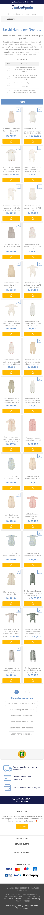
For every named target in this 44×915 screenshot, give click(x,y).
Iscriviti (22, 827)
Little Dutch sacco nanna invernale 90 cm (32, 554)
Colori (39, 148)
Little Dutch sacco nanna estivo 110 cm (11, 477)
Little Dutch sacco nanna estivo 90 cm (11, 516)
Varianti (18, 110)
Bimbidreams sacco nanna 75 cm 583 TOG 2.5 (32, 246)
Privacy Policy (23, 906)
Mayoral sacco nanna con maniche (11, 593)
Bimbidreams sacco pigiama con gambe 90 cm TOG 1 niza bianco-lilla (11, 362)
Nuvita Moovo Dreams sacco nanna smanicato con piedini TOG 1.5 (33, 593)
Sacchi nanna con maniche (21, 728)
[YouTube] (22, 857)
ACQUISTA (33, 257)
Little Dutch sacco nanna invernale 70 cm (11, 554)
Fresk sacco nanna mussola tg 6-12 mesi (33, 439)
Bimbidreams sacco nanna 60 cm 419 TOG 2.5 (32, 208)
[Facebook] (18, 857)
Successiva (27, 692)
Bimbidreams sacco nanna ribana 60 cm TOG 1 (11, 285)
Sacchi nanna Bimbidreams (21, 721)
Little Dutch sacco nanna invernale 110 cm (32, 516)
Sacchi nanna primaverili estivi (21, 709)
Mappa (25, 908)
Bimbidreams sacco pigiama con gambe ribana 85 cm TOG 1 (11, 400)
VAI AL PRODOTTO (11, 141)
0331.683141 (22, 801)
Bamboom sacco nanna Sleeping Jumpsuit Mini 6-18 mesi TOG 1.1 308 (11, 208)
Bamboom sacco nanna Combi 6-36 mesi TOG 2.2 (11, 131)
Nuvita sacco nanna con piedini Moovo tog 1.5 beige (11, 670)
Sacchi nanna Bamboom (21, 715)
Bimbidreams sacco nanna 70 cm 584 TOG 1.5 (11, 246)
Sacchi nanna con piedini (21, 734)
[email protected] (15, 899)
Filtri (22, 102)
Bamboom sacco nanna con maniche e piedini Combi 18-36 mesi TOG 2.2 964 (32, 131)
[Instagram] (26, 857)
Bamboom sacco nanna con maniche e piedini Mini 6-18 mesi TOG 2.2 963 (11, 169)
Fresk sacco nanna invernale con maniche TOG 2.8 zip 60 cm (11, 439)
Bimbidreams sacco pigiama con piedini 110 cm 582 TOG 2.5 (32, 400)
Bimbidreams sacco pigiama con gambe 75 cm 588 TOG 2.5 (32, 285)
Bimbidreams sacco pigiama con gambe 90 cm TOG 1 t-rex (32, 323)
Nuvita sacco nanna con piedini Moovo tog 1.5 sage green (32, 670)
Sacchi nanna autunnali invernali (21, 703)
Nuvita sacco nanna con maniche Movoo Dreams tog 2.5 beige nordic (11, 631)
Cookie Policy (11, 906)
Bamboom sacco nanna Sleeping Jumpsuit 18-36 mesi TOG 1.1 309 (32, 169)
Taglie (18, 610)
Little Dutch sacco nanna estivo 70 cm (32, 477)
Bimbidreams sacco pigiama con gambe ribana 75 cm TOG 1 (32, 362)
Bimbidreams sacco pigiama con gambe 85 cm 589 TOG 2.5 (11, 323)
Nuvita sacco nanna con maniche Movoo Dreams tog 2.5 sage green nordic (32, 631)
